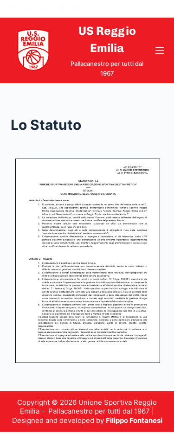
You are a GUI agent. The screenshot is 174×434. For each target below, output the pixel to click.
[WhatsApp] (30, 9)
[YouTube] (77, 9)
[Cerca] (160, 9)
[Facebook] (46, 9)
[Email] (14, 9)
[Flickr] (93, 9)
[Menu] (159, 50)
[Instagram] (61, 9)
